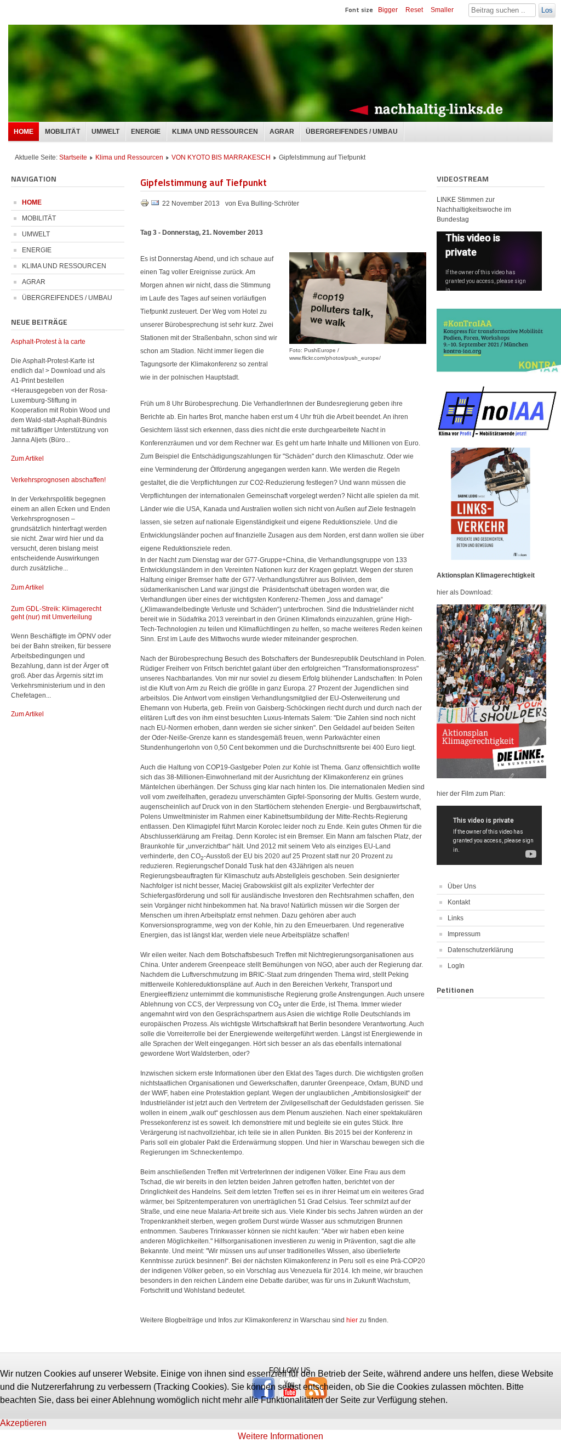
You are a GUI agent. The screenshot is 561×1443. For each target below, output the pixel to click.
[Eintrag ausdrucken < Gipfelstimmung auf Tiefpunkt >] (145, 205)
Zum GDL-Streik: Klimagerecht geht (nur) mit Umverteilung (56, 613)
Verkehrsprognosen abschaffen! (58, 480)
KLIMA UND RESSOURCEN (215, 131)
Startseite (73, 157)
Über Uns (462, 886)
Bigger (388, 10)
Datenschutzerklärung (480, 950)
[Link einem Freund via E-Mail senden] (155, 205)
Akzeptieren (23, 1423)
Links (455, 918)
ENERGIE (146, 131)
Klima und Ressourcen (129, 157)
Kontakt (459, 902)
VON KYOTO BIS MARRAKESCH (221, 157)
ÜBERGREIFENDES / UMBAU (352, 131)
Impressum (464, 934)
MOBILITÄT (62, 131)
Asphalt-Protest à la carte (48, 342)
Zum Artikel (27, 458)
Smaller (442, 10)
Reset (414, 10)
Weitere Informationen (280, 1436)
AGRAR (282, 131)
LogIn (456, 966)
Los (547, 10)
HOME (23, 131)
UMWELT (105, 131)
